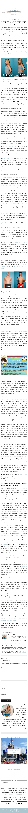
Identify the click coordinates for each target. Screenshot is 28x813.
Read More (14, 733)
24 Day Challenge (22, 488)
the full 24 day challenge (19, 242)
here (25, 477)
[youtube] (19, 804)
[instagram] (9, 804)
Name (3, 682)
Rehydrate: (6, 213)
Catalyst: (5, 170)
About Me (23, 651)
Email (3, 688)
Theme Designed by (14, 811)
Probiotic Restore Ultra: (10, 146)
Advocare (19, 47)
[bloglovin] (14, 804)
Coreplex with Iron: (8, 137)
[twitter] (6, 804)
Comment (4, 668)
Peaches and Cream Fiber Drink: (11, 123)
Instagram (24, 652)
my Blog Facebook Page (8, 620)
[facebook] (11, 804)
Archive (16, 810)
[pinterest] (16, 804)
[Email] (21, 804)
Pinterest (10, 654)
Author (3, 632)
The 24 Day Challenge (8, 525)
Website (3, 694)
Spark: (5, 193)
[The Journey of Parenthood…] (14, 11)
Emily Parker (11, 634)
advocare (4, 658)
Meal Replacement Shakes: (11, 177)
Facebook (4, 654)
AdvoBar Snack (7, 230)
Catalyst (5, 544)
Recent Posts (8, 632)
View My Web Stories (14, 769)
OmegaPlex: (6, 158)
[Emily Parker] (4, 639)
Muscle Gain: (6, 223)
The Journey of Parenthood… (13, 809)
